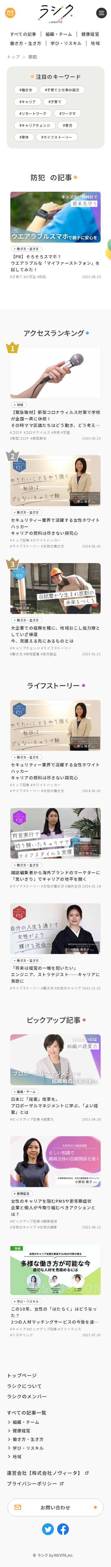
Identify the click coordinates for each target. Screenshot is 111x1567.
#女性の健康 (47, 1227)
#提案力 (47, 1119)
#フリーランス (69, 1329)
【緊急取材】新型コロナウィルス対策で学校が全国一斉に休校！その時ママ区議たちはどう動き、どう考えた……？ (55, 419)
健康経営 (90, 34)
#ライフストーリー (25, 546)
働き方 (27, 89)
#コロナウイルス (37, 432)
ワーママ (69, 113)
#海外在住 (73, 886)
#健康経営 (49, 1221)
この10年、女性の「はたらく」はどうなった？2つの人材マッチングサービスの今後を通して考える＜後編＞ (55, 1315)
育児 (68, 125)
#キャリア (18, 1329)
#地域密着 (32, 653)
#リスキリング (21, 1334)
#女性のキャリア (68, 988)
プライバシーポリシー (32, 1483)
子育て (56, 101)
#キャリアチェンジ (25, 648)
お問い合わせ (55, 1507)
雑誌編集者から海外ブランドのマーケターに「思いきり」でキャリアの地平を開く (55, 875)
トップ (13, 57)
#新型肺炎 (38, 438)
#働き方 (16, 653)
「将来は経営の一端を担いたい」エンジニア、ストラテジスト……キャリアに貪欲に (55, 974)
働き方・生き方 (25, 43)
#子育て (16, 276)
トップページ (22, 1375)
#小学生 (30, 276)
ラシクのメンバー (27, 1396)
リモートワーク (34, 113)
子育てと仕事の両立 (63, 89)
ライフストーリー (58, 137)
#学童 (65, 432)
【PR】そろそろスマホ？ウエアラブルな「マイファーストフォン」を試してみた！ (55, 262)
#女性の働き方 (52, 546)
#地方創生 (49, 653)
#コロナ (16, 432)
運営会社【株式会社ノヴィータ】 (45, 1472)
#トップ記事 (20, 540)
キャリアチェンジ (36, 125)
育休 (25, 137)
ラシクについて (24, 1385)
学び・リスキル (66, 43)
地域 (95, 43)
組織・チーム (59, 34)
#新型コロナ (20, 438)
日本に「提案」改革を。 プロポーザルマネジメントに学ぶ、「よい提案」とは (54, 1105)
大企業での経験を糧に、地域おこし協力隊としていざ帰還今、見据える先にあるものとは (55, 634)
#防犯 (41, 276)
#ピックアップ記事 (25, 1119)
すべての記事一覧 (27, 1412)
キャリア (29, 101)
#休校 (55, 432)
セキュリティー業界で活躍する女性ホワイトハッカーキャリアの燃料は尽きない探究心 (55, 526)
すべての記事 (23, 34)
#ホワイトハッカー (45, 540)
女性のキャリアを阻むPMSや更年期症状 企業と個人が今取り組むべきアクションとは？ (53, 1207)
